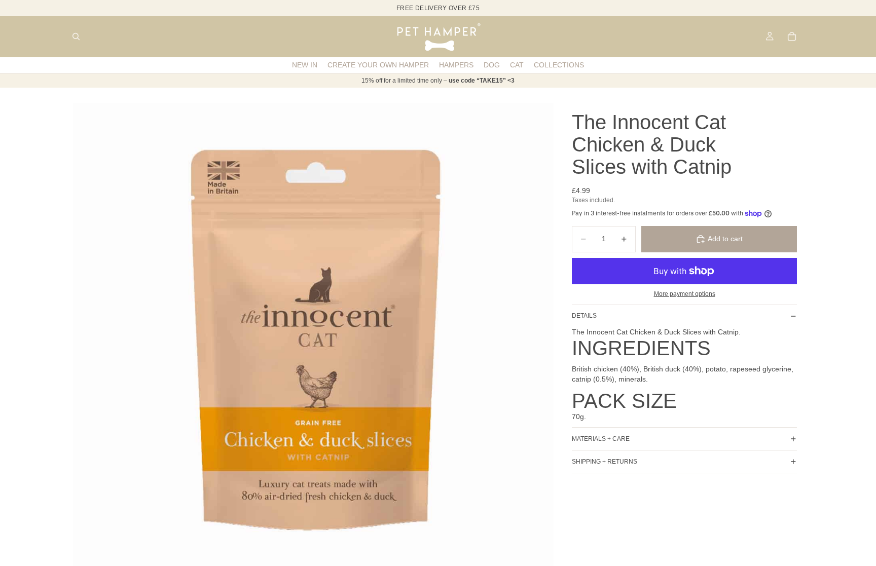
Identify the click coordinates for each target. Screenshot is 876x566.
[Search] (76, 36)
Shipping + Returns (604, 461)
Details (584, 315)
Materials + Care (601, 438)
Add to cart (725, 239)
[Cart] (792, 36)
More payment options (684, 293)
